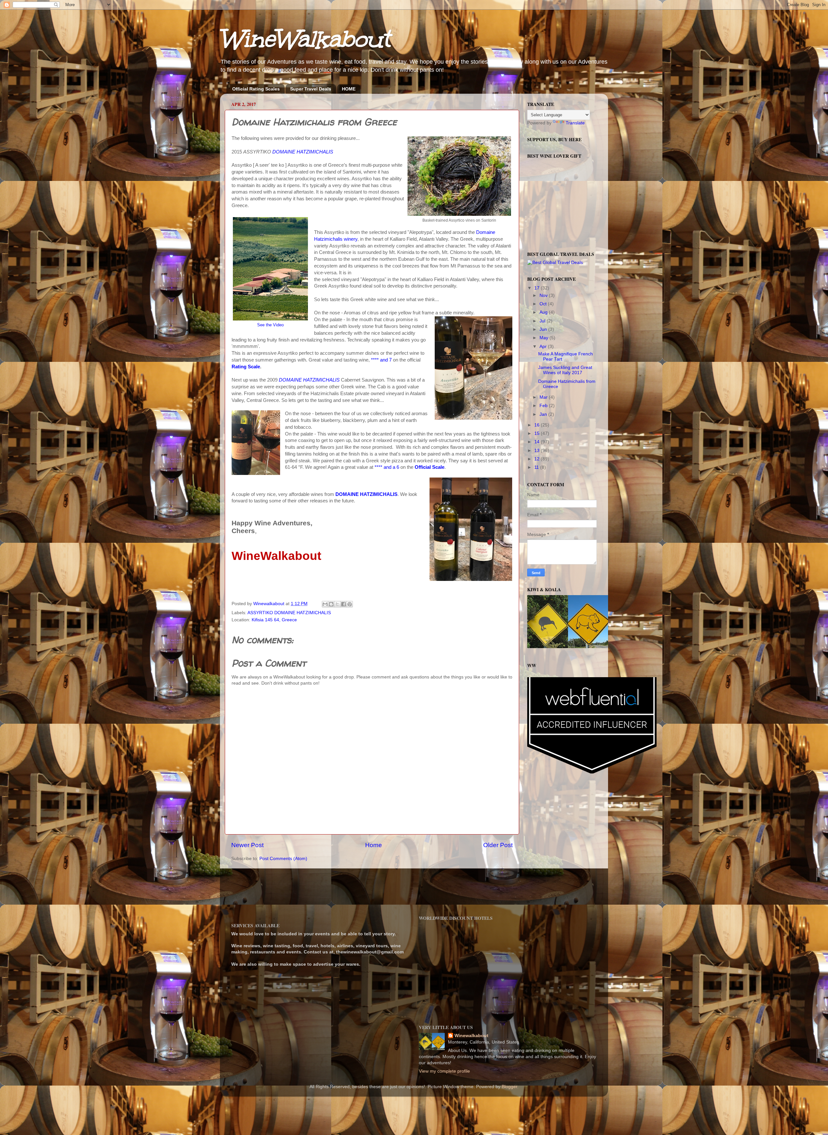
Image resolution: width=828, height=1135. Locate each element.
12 (537, 459)
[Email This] (325, 604)
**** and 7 (381, 360)
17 (537, 288)
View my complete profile (444, 1071)
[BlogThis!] (331, 604)
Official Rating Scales (256, 88)
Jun (543, 329)
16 (537, 425)
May (544, 337)
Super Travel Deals (310, 88)
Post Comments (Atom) (283, 858)
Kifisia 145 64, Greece (274, 619)
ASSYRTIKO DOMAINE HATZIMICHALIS (289, 612)
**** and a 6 (387, 467)
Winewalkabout (471, 1035)
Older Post (498, 845)
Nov (544, 295)
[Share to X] (337, 604)
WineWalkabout (305, 39)
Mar (544, 397)
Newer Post (247, 845)
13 (537, 450)
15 (537, 433)
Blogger (509, 1086)
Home (373, 845)
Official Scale (428, 467)
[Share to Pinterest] (349, 604)
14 (537, 441)
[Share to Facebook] (343, 604)
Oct (543, 303)
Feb (544, 405)
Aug (544, 312)
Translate (575, 123)
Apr (543, 346)
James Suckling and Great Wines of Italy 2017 (565, 370)
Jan (543, 414)
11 (537, 467)
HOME (348, 88)
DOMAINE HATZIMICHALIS (302, 151)
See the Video (270, 324)
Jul (543, 321)
